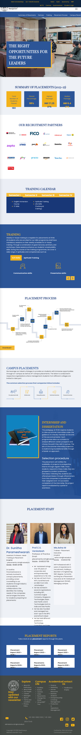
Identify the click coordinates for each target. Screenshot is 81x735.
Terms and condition (27, 701)
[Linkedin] (67, 725)
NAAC (52, 2)
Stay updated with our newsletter (14, 696)
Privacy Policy (26, 705)
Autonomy (65, 2)
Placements (41, 696)
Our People (27, 692)
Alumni (26, 698)
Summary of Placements (27, 15)
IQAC (58, 2)
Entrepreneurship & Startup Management (56, 700)
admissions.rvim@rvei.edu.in (14, 724)
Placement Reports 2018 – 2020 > (64, 665)
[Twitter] (73, 719)
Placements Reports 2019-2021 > (40, 665)
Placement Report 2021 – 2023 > (63, 652)
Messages (27, 696)
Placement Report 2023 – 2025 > (16, 652)
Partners (41, 15)
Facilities (40, 688)
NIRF (72, 2)
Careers (26, 694)
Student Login (69, 5)
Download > (7, 348)
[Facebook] (61, 719)
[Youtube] (72, 725)
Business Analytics (54, 695)
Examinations (57, 5)
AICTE (42, 5)
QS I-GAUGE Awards (32, 2)
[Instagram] (67, 719)
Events (39, 690)
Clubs (39, 694)
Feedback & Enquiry (68, 689)
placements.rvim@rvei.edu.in (18, 562)
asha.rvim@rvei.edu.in (63, 557)
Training (49, 15)
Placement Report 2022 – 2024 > (40, 652)
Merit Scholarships (17, 2)
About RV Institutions (27, 686)
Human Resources (54, 690)
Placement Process (60, 15)
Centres (48, 5)
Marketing (54, 687)
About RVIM (27, 689)
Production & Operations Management (55, 707)
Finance (53, 685)
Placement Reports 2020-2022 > (16, 665)
